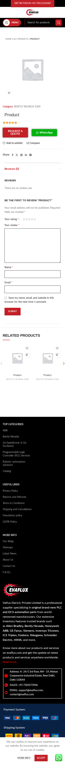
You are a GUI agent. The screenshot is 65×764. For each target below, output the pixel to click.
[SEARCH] (58, 23)
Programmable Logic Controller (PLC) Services (16, 454)
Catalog (7, 471)
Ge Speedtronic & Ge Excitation (14, 444)
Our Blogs (8, 541)
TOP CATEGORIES (13, 424)
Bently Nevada (11, 436)
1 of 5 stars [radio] (24, 219)
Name (9, 267)
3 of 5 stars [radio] (29, 219)
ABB (5, 430)
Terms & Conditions (14, 503)
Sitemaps (8, 547)
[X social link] (16, 155)
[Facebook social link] (12, 155)
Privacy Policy (10, 491)
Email (8, 282)
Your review (12, 225)
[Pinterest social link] (21, 155)
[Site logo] (32, 12)
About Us (8, 560)
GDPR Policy (10, 522)
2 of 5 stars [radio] (26, 219)
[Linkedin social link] (26, 155)
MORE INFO (10, 535)
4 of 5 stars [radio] (32, 219)
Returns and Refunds (14, 497)
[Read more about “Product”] (27, 355)
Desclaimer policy (12, 515)
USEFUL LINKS (11, 484)
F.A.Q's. (7, 572)
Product (17, 375)
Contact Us (9, 566)
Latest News (9, 553)
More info (24, 758)
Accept (41, 758)
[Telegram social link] (30, 155)
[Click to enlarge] (9, 93)
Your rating (12, 219)
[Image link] (31, 717)
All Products (20, 39)
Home (8, 39)
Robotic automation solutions (14, 463)
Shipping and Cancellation (17, 509)
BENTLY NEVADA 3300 (27, 106)
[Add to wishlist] (27, 348)
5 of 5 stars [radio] (34, 219)
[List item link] (32, 685)
